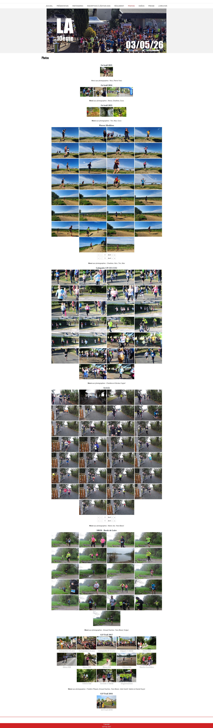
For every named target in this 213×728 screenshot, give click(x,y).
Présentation (62, 6)
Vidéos (141, 6)
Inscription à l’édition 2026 (98, 6)
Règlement (119, 6)
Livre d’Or (162, 6)
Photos (131, 6)
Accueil (49, 6)
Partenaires (77, 6)
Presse (151, 6)
